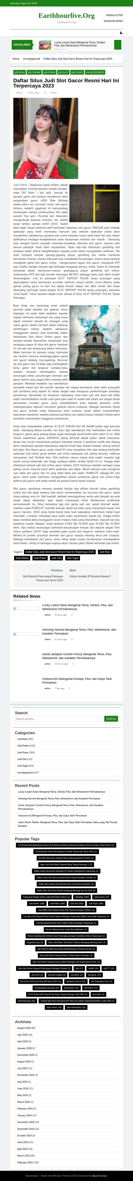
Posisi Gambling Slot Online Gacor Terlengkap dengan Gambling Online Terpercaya (66, 936)
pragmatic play (35, 942)
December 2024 (25, 1075)
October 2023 (24, 1135)
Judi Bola (19, 72)
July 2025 (22, 1068)
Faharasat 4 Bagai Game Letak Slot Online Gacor (46, 897)
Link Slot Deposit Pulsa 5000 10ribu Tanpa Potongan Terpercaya (66, 923)
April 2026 (22, 1041)
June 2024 (22, 1088)
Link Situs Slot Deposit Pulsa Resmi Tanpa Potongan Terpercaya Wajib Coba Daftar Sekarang (66, 916)
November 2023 (25, 1128)
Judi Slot (63, 72)
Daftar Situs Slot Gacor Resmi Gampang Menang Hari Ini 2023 (66, 890)
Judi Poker (49, 72)
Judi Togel (77, 72)
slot (79, 968)
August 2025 (23, 1061)
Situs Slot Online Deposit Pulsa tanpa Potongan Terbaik (44, 968)
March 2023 (23, 1155)
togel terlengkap (76, 1007)
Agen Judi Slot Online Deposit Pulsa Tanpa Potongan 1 (66, 864)
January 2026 (24, 1048)
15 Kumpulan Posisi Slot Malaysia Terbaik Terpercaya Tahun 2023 (66, 852)
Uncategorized (95, 72)
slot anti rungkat (56, 975)
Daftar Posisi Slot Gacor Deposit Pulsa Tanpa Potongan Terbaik (66, 877)
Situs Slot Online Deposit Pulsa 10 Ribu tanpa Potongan (66, 955)
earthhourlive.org (66, 15)
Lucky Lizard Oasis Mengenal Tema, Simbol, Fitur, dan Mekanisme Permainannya (79, 44)
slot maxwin (71, 988)
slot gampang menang (47, 988)
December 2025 (25, 1054)
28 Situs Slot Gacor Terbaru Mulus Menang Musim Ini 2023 (66, 858)
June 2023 (22, 1142)
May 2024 (22, 1095)
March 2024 (23, 1102)
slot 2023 (37, 975)
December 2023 (25, 1122)
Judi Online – (21, 184)
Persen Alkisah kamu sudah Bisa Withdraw (66, 929)
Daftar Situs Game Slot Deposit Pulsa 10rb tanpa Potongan (66, 884)
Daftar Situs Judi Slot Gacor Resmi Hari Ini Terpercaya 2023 (59, 552)
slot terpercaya (26, 1001)
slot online (91, 988)
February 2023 (25, 1162)
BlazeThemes (99, 1175)
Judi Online (34, 72)
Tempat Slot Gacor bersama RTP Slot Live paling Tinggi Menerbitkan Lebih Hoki (77, 1001)
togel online (54, 1007)
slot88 (93, 968)
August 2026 (23, 1028)
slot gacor (94, 975)
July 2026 (22, 1034)
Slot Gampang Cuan (101, 981)
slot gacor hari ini (76, 981)
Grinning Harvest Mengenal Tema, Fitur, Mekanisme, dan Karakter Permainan (59, 798)
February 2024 (25, 1108)
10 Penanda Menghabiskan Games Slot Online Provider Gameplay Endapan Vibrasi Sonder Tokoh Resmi (66, 845)
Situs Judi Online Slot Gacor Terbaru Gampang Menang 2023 (77, 942)
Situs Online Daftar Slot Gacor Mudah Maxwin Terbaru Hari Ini (66, 949)
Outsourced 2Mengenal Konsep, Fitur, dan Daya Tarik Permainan (52, 815)
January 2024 (24, 1115)
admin (19, 92)
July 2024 (22, 1081)
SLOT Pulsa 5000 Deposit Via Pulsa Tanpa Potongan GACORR (57, 994)
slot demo (77, 975)
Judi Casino (101, 897)
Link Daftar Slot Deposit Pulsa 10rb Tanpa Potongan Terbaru (66, 910)
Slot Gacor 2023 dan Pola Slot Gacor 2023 (40, 981)
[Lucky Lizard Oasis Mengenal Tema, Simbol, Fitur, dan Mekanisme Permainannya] (45, 47)
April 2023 (22, 1149)
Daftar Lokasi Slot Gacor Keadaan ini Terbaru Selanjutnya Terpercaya (66, 871)
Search (111, 718)
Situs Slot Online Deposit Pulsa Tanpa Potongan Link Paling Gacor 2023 (66, 962)
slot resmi (98, 994)
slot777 (108, 968)
